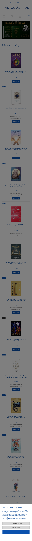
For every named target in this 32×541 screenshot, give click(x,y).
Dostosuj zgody (16, 527)
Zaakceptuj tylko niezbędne (16, 523)
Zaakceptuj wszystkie (16, 531)
